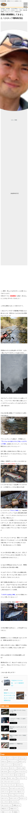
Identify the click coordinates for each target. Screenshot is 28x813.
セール (17, 775)
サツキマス (4, 771)
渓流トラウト (14, 808)
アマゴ (16, 758)
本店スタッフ (5, 808)
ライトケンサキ (19, 795)
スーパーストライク (21, 771)
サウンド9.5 (21, 768)
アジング (10, 758)
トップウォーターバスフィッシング (10, 781)
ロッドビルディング (6, 805)
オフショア (22, 761)
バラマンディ (5, 788)
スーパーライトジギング (7, 775)
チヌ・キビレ (12, 778)
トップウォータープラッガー (8, 785)
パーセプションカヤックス (17, 788)
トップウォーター (22, 778)
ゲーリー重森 (13, 748)
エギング (4, 761)
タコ (23, 775)
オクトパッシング (13, 761)
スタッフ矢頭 (13, 739)
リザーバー (23, 798)
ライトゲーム (5, 798)
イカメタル (23, 758)
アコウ (3, 758)
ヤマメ (11, 795)
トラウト (20, 785)
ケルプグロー (18, 765)
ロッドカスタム (14, 802)
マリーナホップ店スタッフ (17, 791)
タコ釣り (4, 778)
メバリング (4, 795)
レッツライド (5, 802)
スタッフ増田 (14, 120)
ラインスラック (14, 798)
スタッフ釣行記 (13, 723)
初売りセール (17, 805)
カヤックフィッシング (7, 765)
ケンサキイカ (5, 768)
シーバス (12, 771)
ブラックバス (5, 791)
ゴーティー (13, 768)
